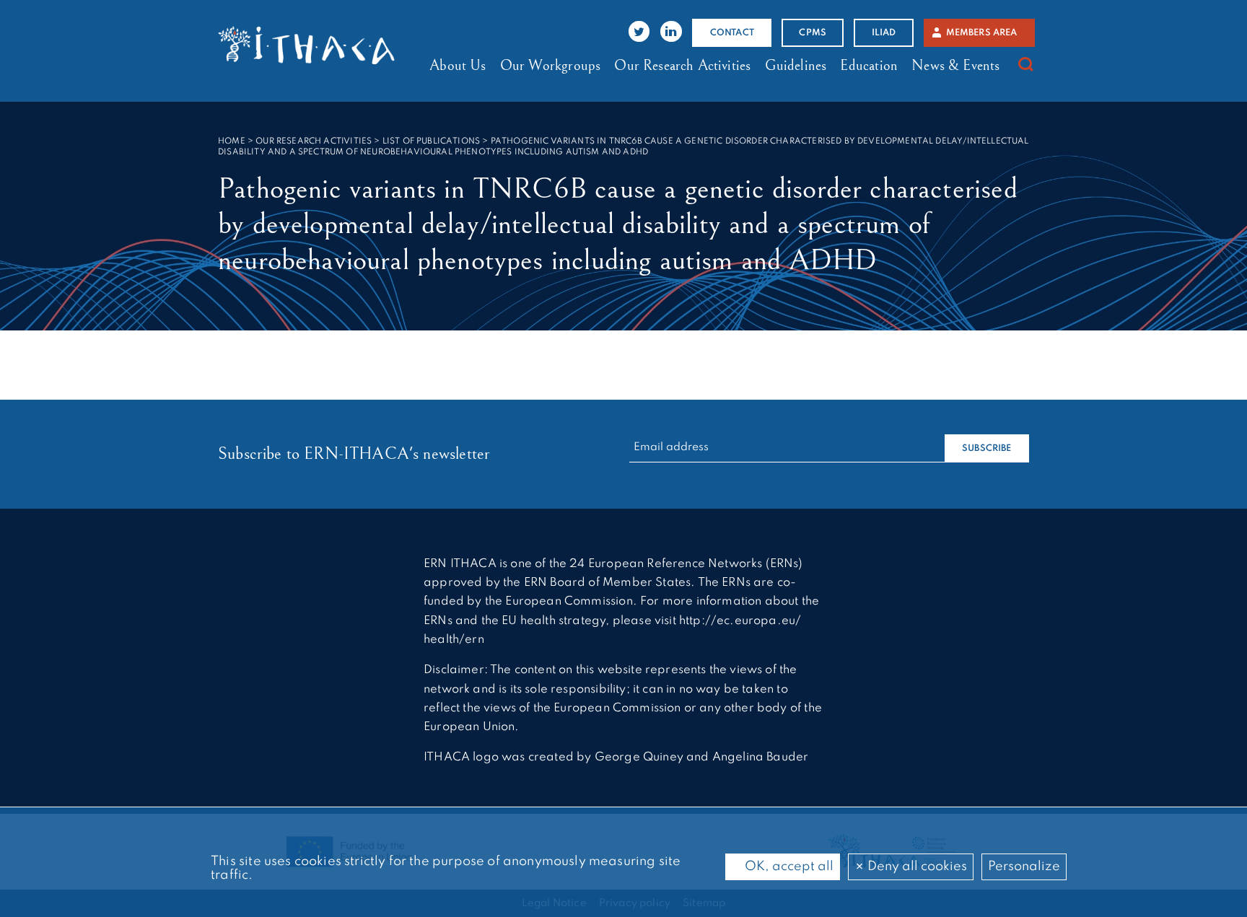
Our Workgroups (550, 65)
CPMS (812, 33)
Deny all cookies (916, 866)
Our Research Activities (682, 65)
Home (231, 141)
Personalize (1024, 866)
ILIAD (884, 33)
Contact (732, 33)
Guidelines (796, 65)
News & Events (955, 65)
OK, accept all (787, 866)
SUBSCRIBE (987, 448)
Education (869, 65)
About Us (457, 65)
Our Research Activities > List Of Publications (367, 141)
